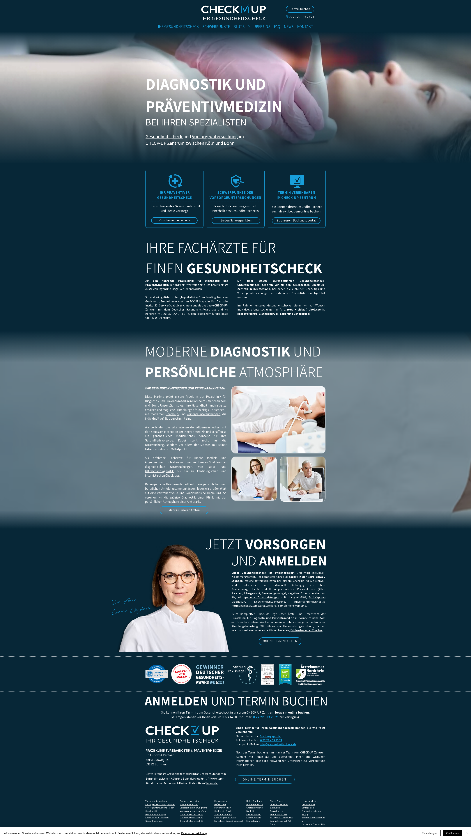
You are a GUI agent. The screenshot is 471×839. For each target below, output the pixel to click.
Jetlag (305, 814)
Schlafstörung (253, 821)
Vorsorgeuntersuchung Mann (194, 807)
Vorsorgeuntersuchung (215, 136)
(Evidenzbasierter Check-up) (306, 630)
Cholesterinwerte (254, 807)
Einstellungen (430, 833)
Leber (284, 314)
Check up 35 (151, 811)
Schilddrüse (301, 314)
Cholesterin (316, 309)
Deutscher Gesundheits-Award (191, 309)
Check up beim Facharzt (157, 817)
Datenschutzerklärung (194, 833)
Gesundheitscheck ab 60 (191, 821)
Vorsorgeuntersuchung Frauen (159, 807)
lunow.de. (212, 783)
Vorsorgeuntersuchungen (203, 414)
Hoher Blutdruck (254, 801)
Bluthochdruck (269, 314)
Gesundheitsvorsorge (155, 814)
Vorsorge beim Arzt (189, 804)
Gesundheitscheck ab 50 (191, 817)
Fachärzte (176, 458)
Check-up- (172, 414)
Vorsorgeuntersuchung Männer (160, 804)
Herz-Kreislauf (296, 309)
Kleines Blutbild (253, 814)
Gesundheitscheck (164, 136)
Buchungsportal (270, 736)
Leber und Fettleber (279, 804)
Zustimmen (452, 833)
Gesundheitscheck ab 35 (191, 814)
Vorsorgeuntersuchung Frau (193, 811)
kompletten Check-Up (254, 614)
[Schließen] (466, 833)
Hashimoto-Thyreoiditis (281, 817)
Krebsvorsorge (247, 314)
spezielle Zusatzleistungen (261, 597)
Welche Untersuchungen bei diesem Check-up (274, 581)
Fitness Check (276, 801)
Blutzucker (275, 807)
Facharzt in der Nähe (190, 801)
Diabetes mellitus (254, 804)
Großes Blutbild (253, 817)
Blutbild (250, 811)
